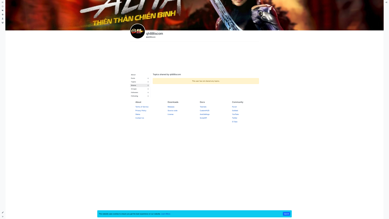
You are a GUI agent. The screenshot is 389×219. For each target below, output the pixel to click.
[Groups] (2, 22)
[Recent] (2, 6)
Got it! (286, 214)
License (170, 114)
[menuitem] (386, 2)
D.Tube (234, 122)
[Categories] (2, 2)
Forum (234, 107)
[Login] (386, 2)
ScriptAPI (203, 118)
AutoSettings (204, 114)
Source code (172, 111)
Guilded (235, 111)
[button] (2, 212)
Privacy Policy (140, 111)
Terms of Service (141, 107)
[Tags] (2, 10)
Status (137, 114)
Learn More (165, 214)
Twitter (234, 118)
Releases (171, 107)
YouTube (235, 114)
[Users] (2, 18)
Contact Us (139, 118)
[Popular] (2, 14)
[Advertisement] (194, 58)
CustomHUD (204, 111)
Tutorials (203, 107)
